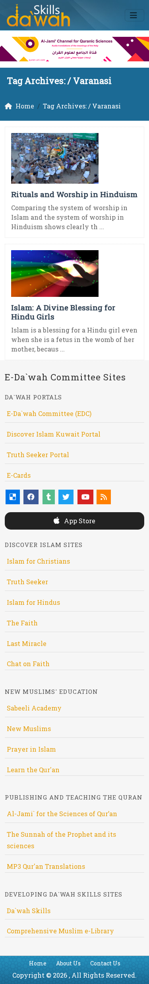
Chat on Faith (28, 663)
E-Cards (19, 475)
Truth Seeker (27, 581)
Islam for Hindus (33, 602)
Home (37, 963)
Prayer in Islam (31, 749)
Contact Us (105, 963)
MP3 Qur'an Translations (46, 866)
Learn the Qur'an (33, 770)
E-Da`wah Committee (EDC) (49, 413)
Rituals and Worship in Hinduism (74, 194)
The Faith (22, 623)
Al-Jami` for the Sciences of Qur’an (62, 813)
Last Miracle (26, 643)
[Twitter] (66, 497)
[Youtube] (85, 497)
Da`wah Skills (28, 910)
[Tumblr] (49, 497)
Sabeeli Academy (34, 708)
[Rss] (104, 497)
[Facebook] (31, 497)
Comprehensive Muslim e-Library (60, 931)
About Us (68, 963)
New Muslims (29, 728)
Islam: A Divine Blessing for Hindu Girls (63, 311)
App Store (78, 521)
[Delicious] (13, 497)
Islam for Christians (38, 561)
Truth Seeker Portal (38, 454)
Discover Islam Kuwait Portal (54, 434)
